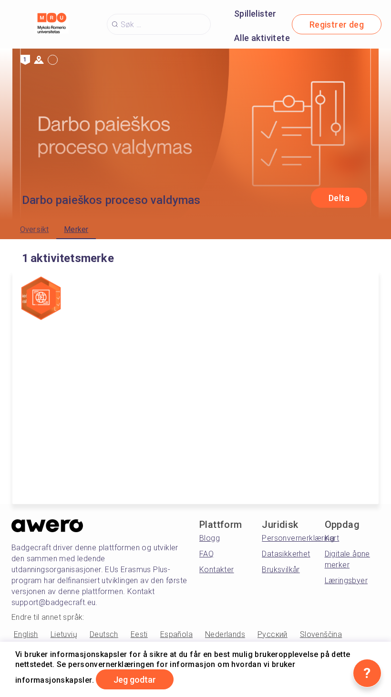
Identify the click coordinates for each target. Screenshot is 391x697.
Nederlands (225, 634)
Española (176, 634)
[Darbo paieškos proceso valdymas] (41, 299)
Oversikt (34, 229)
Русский (272, 634)
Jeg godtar (134, 680)
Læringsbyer (346, 580)
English (26, 634)
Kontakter (216, 569)
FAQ (206, 553)
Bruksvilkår (280, 569)
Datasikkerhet (286, 553)
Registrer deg (336, 25)
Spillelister (255, 14)
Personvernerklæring (298, 538)
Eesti (139, 634)
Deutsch (104, 634)
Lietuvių (64, 634)
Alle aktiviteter (263, 38)
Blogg (209, 538)
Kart (332, 538)
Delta (339, 198)
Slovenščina (321, 634)
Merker (76, 229)
